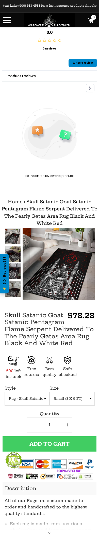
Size (54, 388)
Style (10, 388)
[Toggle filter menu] (90, 88)
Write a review (83, 63)
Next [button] (12, 292)
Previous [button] (12, 233)
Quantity (49, 413)
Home (15, 202)
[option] (13, 254)
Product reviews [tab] (21, 75)
